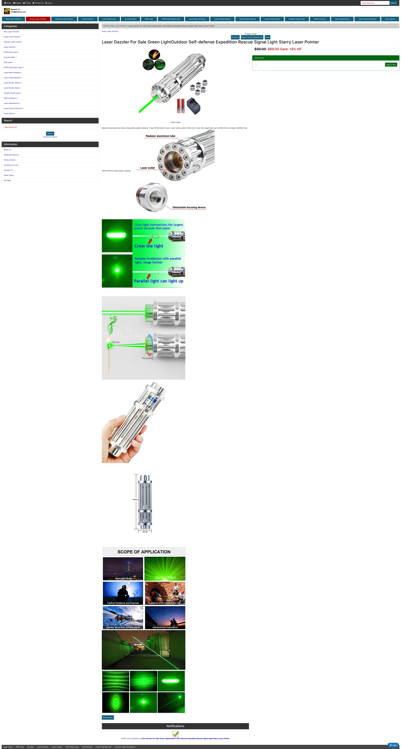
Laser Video (8, 747)
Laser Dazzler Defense (367, 19)
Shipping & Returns (11, 155)
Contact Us (8, 170)
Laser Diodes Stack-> (12, 88)
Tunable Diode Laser (297, 19)
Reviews (18, 3)
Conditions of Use (11, 165)
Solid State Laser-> (11, 52)
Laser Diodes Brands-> (13, 78)
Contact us (39, 3)
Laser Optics (390, 19)
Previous (235, 37)
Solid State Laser (109, 19)
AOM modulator (320, 19)
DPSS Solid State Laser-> (14, 67)
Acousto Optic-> (10, 57)
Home (8, 3)
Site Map (7, 180)
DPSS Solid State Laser (171, 19)
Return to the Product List (252, 37)
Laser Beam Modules (197, 19)
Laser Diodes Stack (272, 19)
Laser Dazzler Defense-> (13, 108)
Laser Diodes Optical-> (13, 83)
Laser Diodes (57, 747)
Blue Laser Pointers (13, 19)
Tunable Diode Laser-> (12, 93)
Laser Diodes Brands (222, 19)
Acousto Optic (130, 19)
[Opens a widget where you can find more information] (393, 745)
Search (393, 3)
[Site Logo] (200, 11)
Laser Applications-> (12, 103)
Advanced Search (50, 137)
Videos (28, 3)
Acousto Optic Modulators (125, 747)
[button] (397, 739)
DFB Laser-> (8, 62)
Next (267, 37)
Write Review (108, 717)
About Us (7, 150)
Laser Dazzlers (88, 19)
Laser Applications (342, 19)
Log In (49, 3)
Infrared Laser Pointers (64, 19)
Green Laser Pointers (38, 19)
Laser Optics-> (9, 113)
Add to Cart (391, 65)
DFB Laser (149, 19)
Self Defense (87, 747)
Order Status (9, 175)
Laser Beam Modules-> (13, 72)
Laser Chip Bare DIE (103, 747)
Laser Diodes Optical (247, 19)
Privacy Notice (9, 160)
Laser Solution (42, 747)
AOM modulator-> (11, 98)
